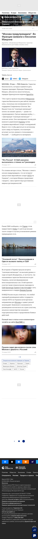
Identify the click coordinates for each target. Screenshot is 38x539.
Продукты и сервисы (27, 475)
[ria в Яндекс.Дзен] (12, 462)
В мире (5, 363)
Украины (21, 122)
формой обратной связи (18, 515)
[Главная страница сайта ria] (11, 17)
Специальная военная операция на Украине (16, 360)
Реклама (15, 475)
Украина (12, 363)
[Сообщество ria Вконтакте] (18, 462)
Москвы (18, 302)
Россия (22, 369)
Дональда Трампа (13, 288)
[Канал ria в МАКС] (5, 462)
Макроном (30, 99)
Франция (20, 363)
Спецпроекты (6, 475)
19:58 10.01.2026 (7, 28)
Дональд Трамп (22, 366)
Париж (24, 226)
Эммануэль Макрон (9, 366)
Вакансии (5, 483)
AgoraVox (29, 94)
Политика (5, 472)
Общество (13, 472)
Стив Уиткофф (25, 288)
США (4, 288)
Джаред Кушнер (26, 290)
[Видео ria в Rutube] (32, 462)
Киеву (15, 229)
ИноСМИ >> (20, 322)
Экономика (21, 472)
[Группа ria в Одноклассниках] (25, 462)
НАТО (29, 176)
